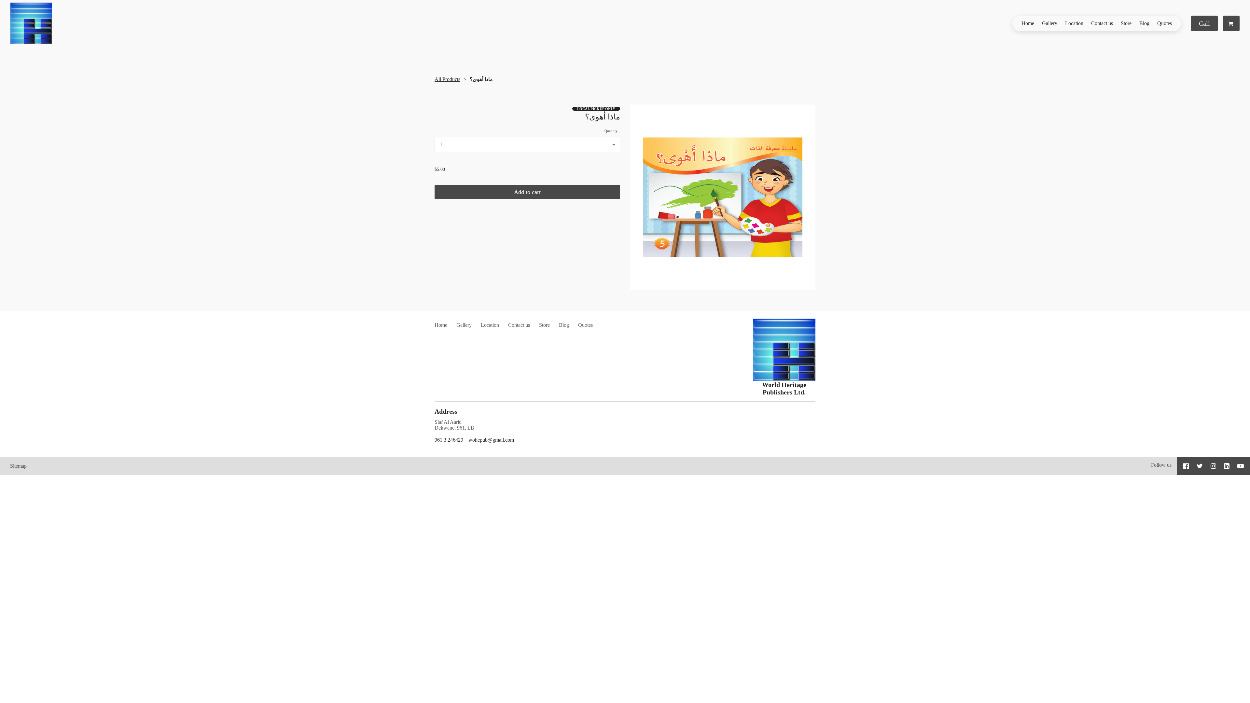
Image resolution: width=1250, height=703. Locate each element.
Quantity (611, 131)
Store (1126, 23)
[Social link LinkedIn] (1226, 466)
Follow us (1161, 465)
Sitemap (18, 466)
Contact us (1102, 23)
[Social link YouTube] (1240, 466)
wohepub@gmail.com (491, 440)
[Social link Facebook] (1186, 466)
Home (1027, 23)
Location (1074, 23)
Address (446, 411)
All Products (447, 79)
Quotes (1164, 23)
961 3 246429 (449, 440)
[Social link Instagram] (1213, 466)
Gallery (1049, 23)
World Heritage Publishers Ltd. (784, 388)
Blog (1144, 23)
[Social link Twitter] (1200, 466)
